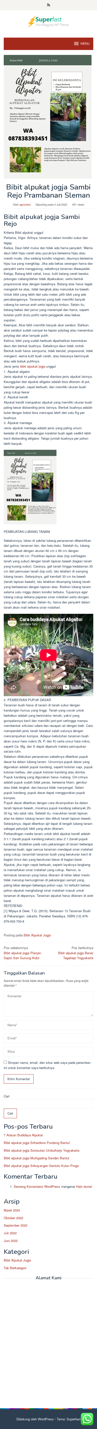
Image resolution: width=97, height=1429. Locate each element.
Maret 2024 (12, 1210)
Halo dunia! (84, 1186)
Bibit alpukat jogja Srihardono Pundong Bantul (37, 1142)
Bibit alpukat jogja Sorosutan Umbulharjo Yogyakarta (41, 1150)
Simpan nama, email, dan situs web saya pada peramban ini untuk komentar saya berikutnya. (47, 1065)
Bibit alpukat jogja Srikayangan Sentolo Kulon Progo (41, 1165)
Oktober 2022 (13, 1217)
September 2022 (15, 1225)
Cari (6, 1096)
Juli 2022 (10, 1233)
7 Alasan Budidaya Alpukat (23, 1135)
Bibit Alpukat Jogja (37, 935)
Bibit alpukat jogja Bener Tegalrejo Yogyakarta (75, 952)
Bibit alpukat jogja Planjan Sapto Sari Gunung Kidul (22, 952)
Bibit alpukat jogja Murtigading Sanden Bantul (36, 1158)
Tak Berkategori (15, 1267)
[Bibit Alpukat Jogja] (48, 21)
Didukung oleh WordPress (35, 1419)
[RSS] (48, 5)
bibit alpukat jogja (32, 366)
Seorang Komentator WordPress (37, 1186)
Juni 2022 (11, 1240)
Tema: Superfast (69, 1419)
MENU (85, 44)
